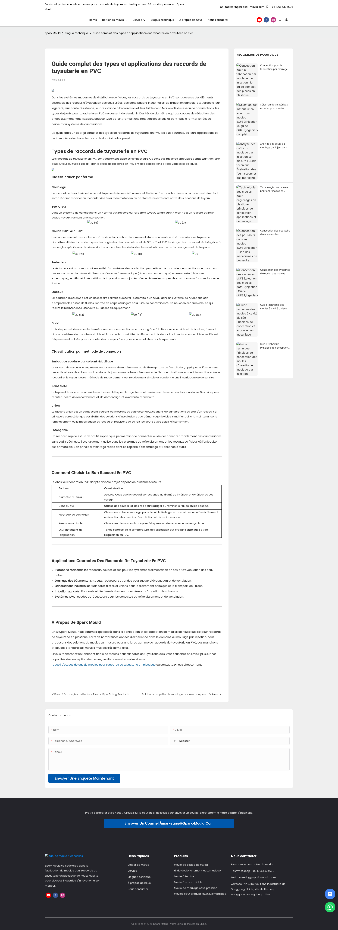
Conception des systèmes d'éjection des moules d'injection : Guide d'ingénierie (275, 271)
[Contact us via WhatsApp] (330, 907)
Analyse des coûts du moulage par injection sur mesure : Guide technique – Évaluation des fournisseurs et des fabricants (275, 145)
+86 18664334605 (281, 7)
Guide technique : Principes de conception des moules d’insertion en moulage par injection (274, 345)
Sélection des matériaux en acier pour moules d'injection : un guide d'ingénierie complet (274, 106)
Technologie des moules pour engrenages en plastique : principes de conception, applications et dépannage (274, 189)
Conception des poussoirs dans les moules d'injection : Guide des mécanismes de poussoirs (275, 232)
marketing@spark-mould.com (244, 7)
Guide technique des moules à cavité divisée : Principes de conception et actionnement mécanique (274, 306)
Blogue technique (76, 33)
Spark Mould (53, 33)
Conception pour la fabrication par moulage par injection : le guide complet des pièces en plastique (274, 67)
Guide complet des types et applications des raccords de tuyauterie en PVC (142, 33)
